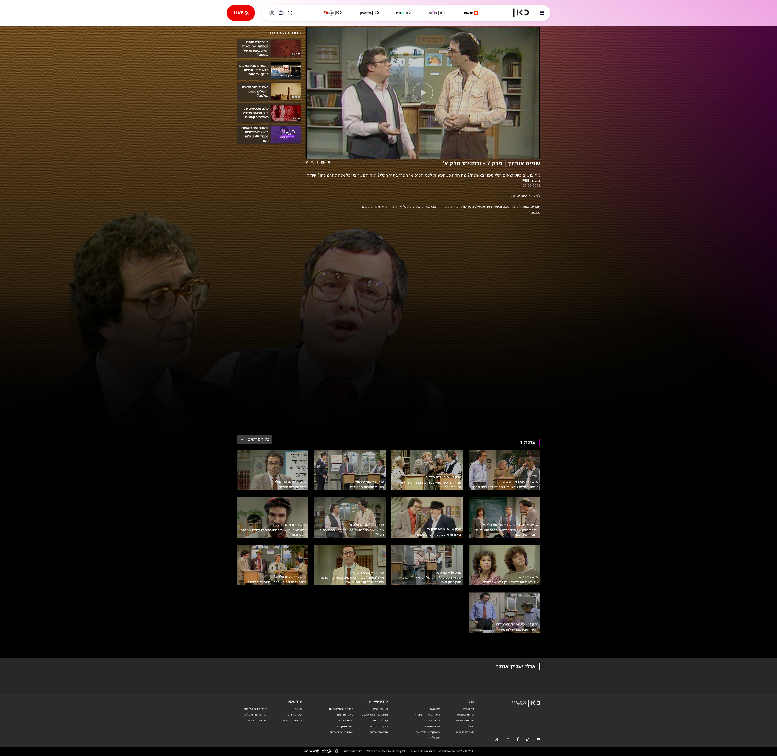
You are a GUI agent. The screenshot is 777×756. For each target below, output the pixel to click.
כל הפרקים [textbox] (258, 439)
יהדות (515, 195)
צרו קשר (435, 709)
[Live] (241, 13)
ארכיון (526, 195)
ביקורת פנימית (379, 726)
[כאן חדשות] (471, 12)
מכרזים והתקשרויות (341, 709)
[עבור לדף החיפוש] (290, 13)
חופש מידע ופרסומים (374, 714)
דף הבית (468, 709)
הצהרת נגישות (465, 732)
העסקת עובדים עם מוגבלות (428, 735)
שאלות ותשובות (257, 720)
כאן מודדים (294, 714)
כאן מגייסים (380, 709)
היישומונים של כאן (255, 709)
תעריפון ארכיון (379, 732)
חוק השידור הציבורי (427, 714)
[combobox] (254, 439)
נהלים (470, 726)
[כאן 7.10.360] (332, 12)
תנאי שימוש (432, 726)
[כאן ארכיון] (369, 12)
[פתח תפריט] (541, 13)
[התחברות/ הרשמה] (272, 13)
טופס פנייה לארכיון (341, 732)
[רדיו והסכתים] (403, 12)
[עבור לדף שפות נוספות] (281, 13)
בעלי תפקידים (344, 726)
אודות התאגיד (465, 714)
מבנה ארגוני (432, 720)
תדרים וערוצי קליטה (254, 714)
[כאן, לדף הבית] (517, 13)
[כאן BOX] (437, 12)
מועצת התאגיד (464, 720)
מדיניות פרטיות (292, 720)
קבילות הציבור (379, 720)
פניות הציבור (345, 720)
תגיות (298, 709)
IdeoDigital (398, 751)
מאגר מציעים (345, 714)
